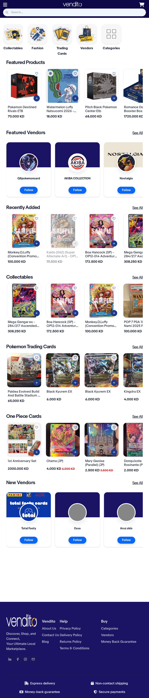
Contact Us (50, 635)
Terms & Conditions (74, 648)
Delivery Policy (71, 635)
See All (137, 133)
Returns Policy (70, 641)
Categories (109, 628)
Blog (45, 641)
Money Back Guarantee (118, 641)
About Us (49, 628)
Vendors (107, 635)
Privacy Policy (70, 628)
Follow (28, 190)
